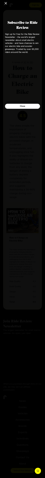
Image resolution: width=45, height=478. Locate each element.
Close (22, 106)
